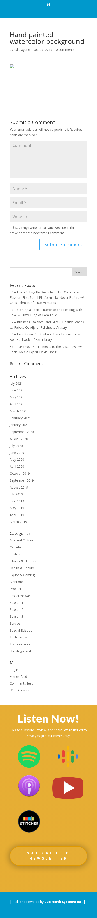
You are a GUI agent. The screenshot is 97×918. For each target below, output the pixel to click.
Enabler (15, 554)
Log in (14, 669)
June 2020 (17, 453)
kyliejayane (22, 49)
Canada (15, 547)
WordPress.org (20, 690)
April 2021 (17, 404)
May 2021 (17, 397)
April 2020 (17, 466)
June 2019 (17, 501)
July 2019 (16, 494)
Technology (18, 637)
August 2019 (19, 487)
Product (15, 589)
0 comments (65, 49)
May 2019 (17, 508)
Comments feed (21, 683)
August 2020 (19, 439)
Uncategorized (20, 651)
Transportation (21, 644)
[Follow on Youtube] (74, 878)
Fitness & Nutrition (23, 561)
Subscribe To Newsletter (48, 855)
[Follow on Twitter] (35, 878)
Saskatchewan (20, 596)
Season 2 (16, 609)
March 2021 (18, 411)
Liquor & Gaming (22, 575)
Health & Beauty (22, 568)
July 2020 (16, 446)
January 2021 (19, 425)
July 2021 (16, 383)
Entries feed (18, 676)
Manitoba (17, 582)
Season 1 (16, 602)
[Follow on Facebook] (22, 878)
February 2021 (20, 418)
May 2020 (17, 459)
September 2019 (22, 480)
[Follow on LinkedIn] (48, 878)
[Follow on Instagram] (61, 878)
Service (15, 623)
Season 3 (16, 616)
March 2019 (18, 522)
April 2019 (17, 515)
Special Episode (21, 630)
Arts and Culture (21, 540)
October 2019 (20, 473)
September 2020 (22, 432)
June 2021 (17, 390)
